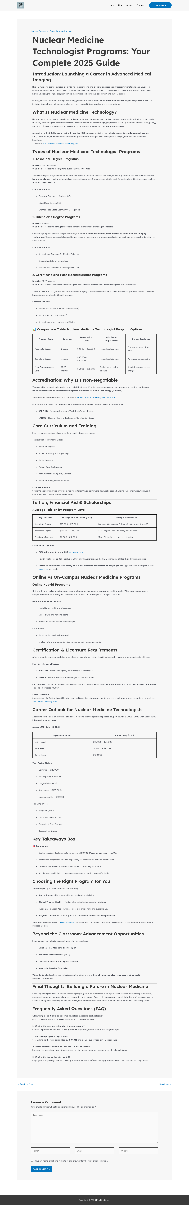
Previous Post (25, 1084)
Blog (120, 5)
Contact (141, 5)
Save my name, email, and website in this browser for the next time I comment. (71, 1160)
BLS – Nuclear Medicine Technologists (60, 143)
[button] (160, 5)
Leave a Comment (39, 31)
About (129, 5)
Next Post (165, 1084)
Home (111, 5)
